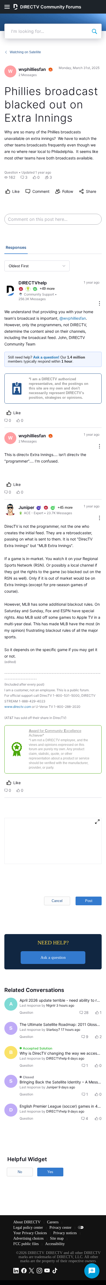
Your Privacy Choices (30, 1233)
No (20, 1172)
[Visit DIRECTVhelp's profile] (10, 291)
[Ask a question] (91, 1270)
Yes (50, 1172)
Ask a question (53, 957)
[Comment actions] (99, 303)
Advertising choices (29, 1238)
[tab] (16, 248)
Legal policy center (28, 1228)
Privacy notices (65, 1233)
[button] (9, 177)
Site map (57, 1238)
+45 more (65, 507)
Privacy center (61, 1228)
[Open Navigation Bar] (8, 7)
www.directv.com (17, 707)
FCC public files (26, 1244)
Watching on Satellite (25, 52)
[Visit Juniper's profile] (10, 510)
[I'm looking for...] (94, 31)
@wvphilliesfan (73, 318)
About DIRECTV (27, 1222)
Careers (53, 1222)
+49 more (47, 289)
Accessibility (55, 1244)
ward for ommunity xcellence (55, 731)
